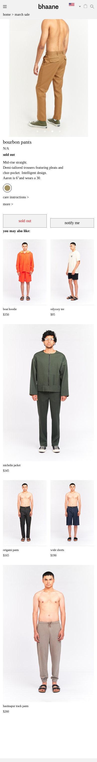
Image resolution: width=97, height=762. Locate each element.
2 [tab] (44, 131)
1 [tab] (37, 131)
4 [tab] (59, 131)
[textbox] (73, 4)
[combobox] (73, 6)
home (7, 14)
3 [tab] (52, 131)
